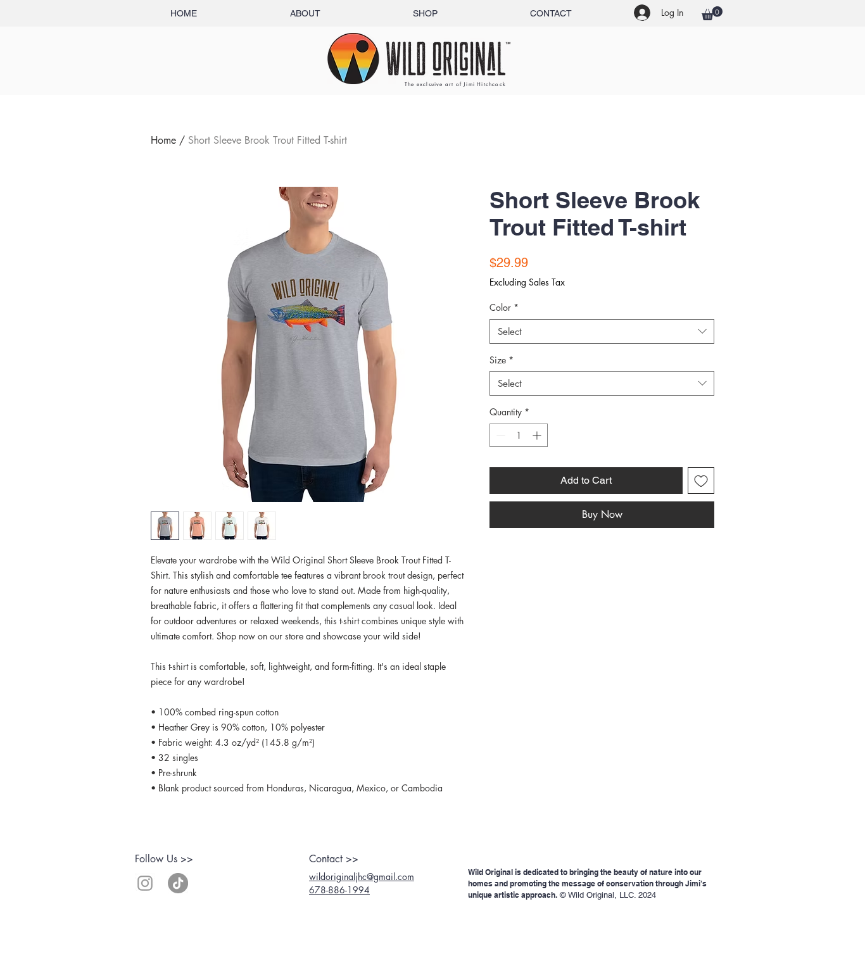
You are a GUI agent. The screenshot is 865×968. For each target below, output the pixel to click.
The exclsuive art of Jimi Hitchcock (455, 84)
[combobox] (601, 331)
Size (501, 360)
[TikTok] (178, 883)
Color (504, 307)
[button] (712, 13)
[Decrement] (499, 435)
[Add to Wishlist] (701, 480)
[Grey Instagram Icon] (145, 883)
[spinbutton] (518, 435)
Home (163, 140)
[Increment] (538, 435)
